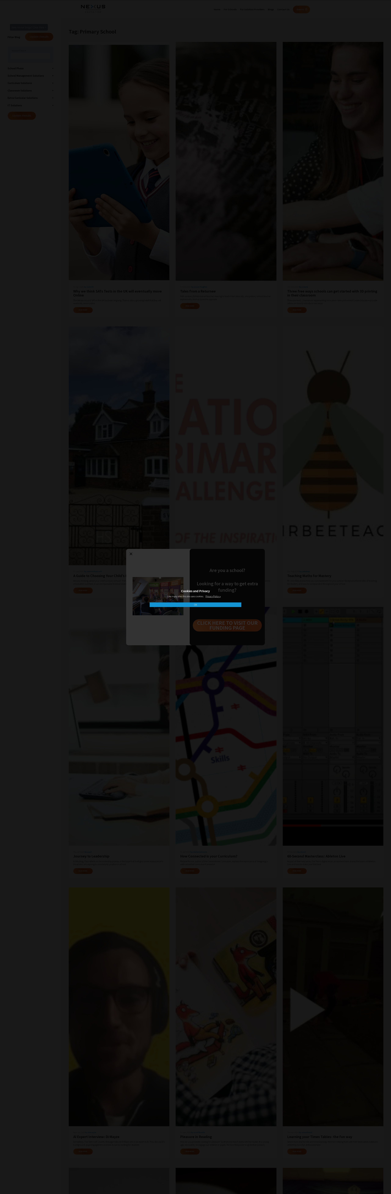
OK (195, 604)
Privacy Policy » (213, 596)
